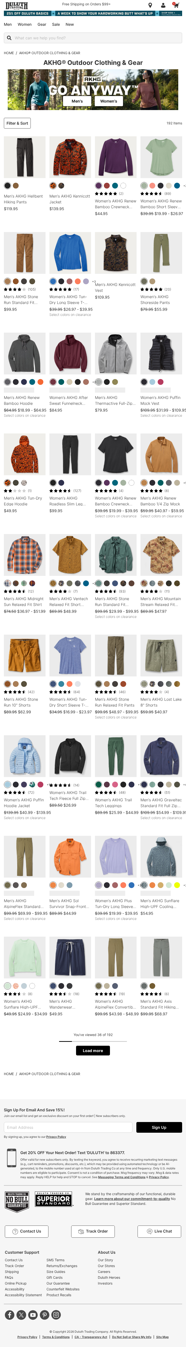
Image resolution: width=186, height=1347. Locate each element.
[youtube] (33, 1315)
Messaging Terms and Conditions (122, 1177)
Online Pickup (16, 1283)
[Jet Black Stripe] (160, 684)
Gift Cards (54, 1277)
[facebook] (10, 1315)
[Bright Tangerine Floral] (16, 986)
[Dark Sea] (61, 382)
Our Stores (106, 1266)
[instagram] (56, 1315)
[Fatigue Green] (144, 281)
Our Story (105, 1260)
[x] (21, 1315)
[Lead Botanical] (78, 583)
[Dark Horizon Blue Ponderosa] (152, 583)
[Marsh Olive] (152, 986)
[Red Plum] (160, 382)
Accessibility (14, 1289)
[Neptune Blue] (177, 186)
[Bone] (169, 186)
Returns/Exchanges (61, 1266)
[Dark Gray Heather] (7, 382)
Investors (105, 1283)
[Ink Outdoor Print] (169, 583)
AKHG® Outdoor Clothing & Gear (49, 53)
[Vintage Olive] (32, 281)
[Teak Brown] (144, 483)
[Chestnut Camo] (61, 583)
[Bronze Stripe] (177, 684)
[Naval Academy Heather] (53, 986)
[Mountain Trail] (86, 382)
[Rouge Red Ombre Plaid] (32, 583)
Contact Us (14, 1260)
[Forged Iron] (24, 281)
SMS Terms (55, 1260)
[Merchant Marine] (115, 583)
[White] (123, 186)
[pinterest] (44, 1315)
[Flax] (16, 281)
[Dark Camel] (7, 281)
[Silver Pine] (98, 583)
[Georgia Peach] (78, 281)
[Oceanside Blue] (115, 186)
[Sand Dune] (152, 281)
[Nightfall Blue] (24, 784)
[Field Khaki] (160, 885)
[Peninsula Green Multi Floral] (32, 784)
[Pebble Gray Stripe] (169, 684)
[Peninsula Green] (98, 784)
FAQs (9, 1277)
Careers (104, 1271)
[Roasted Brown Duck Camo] (61, 186)
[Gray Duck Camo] (24, 483)
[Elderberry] (107, 784)
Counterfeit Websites (62, 1289)
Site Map (162, 1337)
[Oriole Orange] (40, 382)
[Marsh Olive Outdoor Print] (177, 583)
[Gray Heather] (98, 382)
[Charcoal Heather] (69, 986)
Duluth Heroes (109, 1277)
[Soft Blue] (152, 382)
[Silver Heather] (78, 684)
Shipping (12, 1271)
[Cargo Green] (7, 885)
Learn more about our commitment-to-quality (132, 1199)
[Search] (9, 38)
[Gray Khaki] (177, 483)
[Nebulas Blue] (53, 281)
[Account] (164, 5)
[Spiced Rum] (123, 684)
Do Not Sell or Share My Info (131, 1337)
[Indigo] (115, 986)
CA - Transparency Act (91, 1337)
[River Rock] (24, 885)
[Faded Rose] (152, 186)
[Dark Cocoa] (107, 186)
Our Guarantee (58, 1283)
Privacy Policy (56, 1137)
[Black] (160, 186)
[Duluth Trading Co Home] (17, 6)
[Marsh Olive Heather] (115, 382)
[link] (77, 101)
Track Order (14, 1266)
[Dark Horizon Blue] (69, 885)
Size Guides (55, 1271)
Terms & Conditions (56, 1337)
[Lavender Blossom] (86, 281)
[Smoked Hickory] (131, 583)
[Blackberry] (98, 186)
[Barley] (16, 186)
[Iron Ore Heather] (16, 483)
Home (9, 53)
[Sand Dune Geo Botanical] (144, 583)
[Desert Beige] (69, 382)
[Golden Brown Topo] (53, 583)
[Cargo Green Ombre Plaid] (16, 583)
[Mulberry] (53, 382)
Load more (93, 1050)
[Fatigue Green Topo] (144, 684)
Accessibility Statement (23, 1295)
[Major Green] (177, 784)
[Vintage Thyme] (144, 186)
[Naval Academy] (24, 382)
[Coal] (16, 885)
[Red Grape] (115, 784)
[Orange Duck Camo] (53, 186)
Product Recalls (58, 1295)
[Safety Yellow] (177, 885)
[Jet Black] (7, 186)
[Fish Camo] (160, 583)
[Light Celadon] (169, 885)
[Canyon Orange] (53, 885)
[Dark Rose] (69, 281)
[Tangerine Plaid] (7, 583)
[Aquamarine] (61, 684)
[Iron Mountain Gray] (144, 986)
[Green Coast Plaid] (24, 583)
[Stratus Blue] (24, 986)
